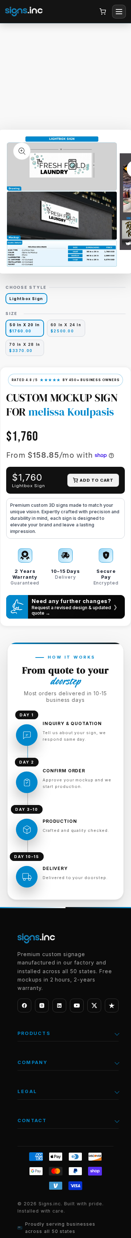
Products (34, 1033)
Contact (32, 1120)
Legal (27, 1091)
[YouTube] (77, 1005)
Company (32, 1062)
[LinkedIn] (59, 1005)
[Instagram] (42, 1005)
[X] (94, 1005)
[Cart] (102, 11)
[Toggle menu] (119, 12)
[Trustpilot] (112, 1005)
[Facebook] (24, 1005)
